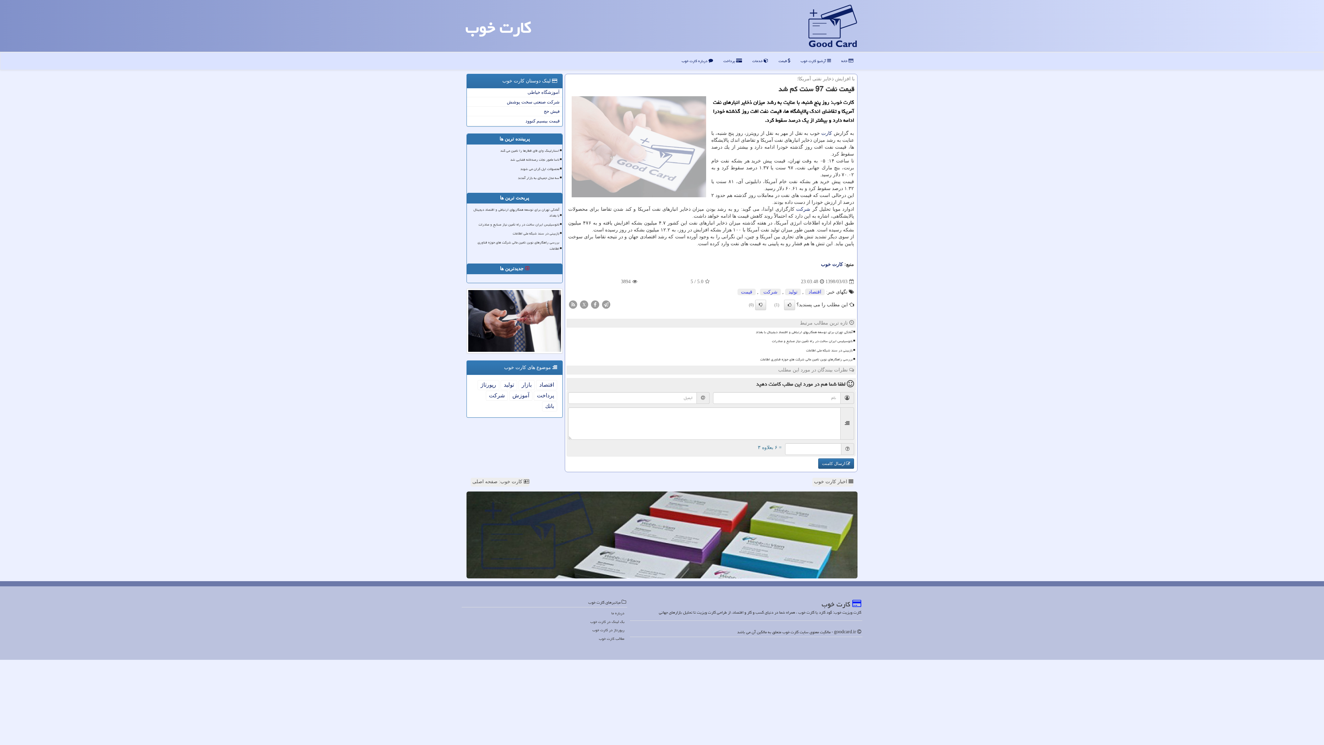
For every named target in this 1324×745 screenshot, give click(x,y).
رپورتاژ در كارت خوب (608, 630)
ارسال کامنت (834, 463)
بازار (527, 385)
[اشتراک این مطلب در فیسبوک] (595, 304)
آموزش (520, 395)
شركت (803, 209)
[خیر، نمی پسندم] (760, 305)
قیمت (783, 60)
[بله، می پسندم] (789, 305)
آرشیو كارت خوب (814, 60)
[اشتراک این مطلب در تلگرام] (606, 304)
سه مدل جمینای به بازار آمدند (538, 178)
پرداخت (729, 60)
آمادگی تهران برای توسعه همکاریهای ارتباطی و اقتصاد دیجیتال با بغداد (804, 332)
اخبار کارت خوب (831, 481)
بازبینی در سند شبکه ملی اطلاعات (829, 350)
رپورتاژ (488, 385)
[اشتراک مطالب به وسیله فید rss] (573, 304)
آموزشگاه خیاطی (544, 92)
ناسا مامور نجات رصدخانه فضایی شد (534, 159)
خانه (845, 60)
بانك (549, 406)
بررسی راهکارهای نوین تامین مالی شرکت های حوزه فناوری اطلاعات (806, 359)
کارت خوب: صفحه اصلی (498, 481)
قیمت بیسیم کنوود (542, 120)
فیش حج (552, 111)
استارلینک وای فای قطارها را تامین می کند (529, 150)
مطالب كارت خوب (611, 638)
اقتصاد (815, 292)
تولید (793, 292)
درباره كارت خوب (695, 60)
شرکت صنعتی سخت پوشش (533, 102)
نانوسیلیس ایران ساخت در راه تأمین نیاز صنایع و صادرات (812, 341)
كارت (826, 133)
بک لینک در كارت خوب (607, 621)
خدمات (758, 60)
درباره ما (617, 613)
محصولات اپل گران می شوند (539, 169)
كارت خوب (498, 27)
